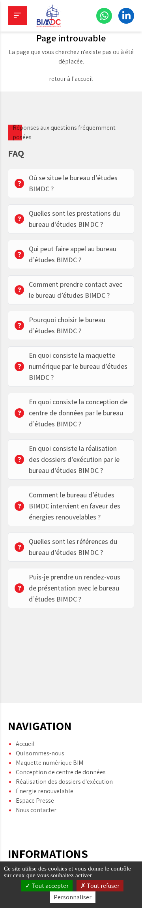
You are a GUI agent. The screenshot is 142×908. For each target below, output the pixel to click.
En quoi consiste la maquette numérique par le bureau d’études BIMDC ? (78, 366)
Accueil (25, 744)
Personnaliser (73, 897)
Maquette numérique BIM (49, 763)
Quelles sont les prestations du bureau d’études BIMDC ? (74, 219)
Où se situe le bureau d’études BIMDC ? (73, 183)
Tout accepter (49, 886)
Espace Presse (35, 800)
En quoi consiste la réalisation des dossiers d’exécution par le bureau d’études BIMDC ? (74, 459)
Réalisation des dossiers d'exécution (64, 781)
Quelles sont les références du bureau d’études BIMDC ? (73, 547)
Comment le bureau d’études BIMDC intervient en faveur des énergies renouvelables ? (74, 505)
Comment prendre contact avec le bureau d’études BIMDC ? (75, 290)
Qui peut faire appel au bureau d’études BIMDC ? (72, 254)
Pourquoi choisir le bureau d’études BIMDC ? (67, 325)
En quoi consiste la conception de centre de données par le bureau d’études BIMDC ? (78, 412)
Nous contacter (36, 810)
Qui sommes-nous (40, 753)
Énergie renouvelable (44, 791)
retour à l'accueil (71, 79)
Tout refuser (103, 886)
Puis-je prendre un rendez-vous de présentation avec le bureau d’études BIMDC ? (74, 587)
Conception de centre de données (61, 772)
